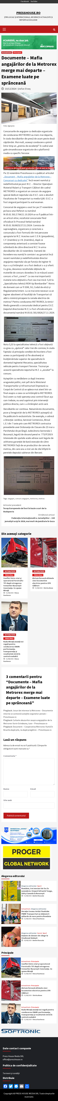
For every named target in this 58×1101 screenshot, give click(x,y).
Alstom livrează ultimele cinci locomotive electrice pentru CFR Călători (43, 582)
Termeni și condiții (11, 1073)
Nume (6, 789)
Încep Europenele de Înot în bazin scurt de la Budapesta (24, 508)
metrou (42, 498)
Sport (39, 886)
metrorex (34, 498)
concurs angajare (22, 498)
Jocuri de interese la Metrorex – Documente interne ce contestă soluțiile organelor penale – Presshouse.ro (28, 713)
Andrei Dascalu (38, 896)
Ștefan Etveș (24, 88)
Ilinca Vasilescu (38, 919)
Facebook (25, 1)
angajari (11, 498)
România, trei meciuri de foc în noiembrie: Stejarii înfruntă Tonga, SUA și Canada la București (36, 890)
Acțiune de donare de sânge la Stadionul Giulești (34, 936)
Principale (17, 52)
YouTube (34, 1)
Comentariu (9, 756)
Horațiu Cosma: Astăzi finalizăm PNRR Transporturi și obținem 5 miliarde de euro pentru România (36, 913)
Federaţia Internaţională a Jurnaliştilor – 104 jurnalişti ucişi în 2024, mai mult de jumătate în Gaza (30, 518)
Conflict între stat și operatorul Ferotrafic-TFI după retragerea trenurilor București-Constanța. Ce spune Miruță (13, 584)
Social (39, 933)
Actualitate (6, 52)
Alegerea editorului (29, 886)
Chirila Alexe (48, 588)
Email (33, 789)
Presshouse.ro (28, 13)
